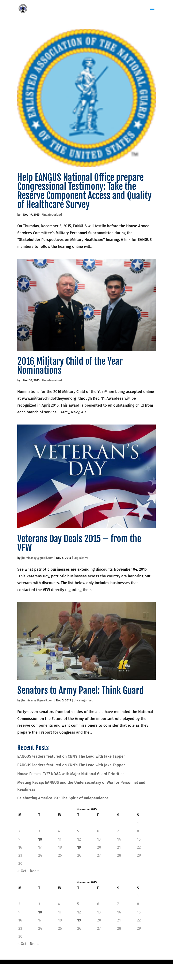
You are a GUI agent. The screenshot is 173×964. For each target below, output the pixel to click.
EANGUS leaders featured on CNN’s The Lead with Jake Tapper (71, 756)
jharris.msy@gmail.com (37, 558)
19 (79, 847)
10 (40, 839)
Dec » (35, 871)
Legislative (81, 558)
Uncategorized (52, 214)
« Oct (22, 871)
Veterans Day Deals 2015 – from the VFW (79, 543)
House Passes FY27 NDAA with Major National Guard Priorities (70, 774)
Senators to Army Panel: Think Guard (80, 690)
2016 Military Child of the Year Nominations (70, 366)
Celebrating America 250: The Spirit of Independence (62, 798)
